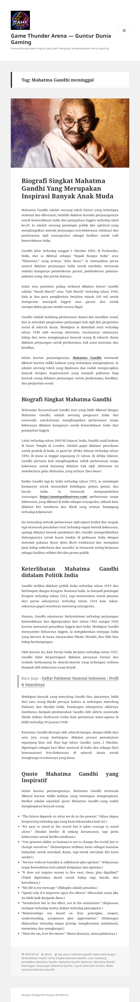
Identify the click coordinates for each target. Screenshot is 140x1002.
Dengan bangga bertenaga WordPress (45, 995)
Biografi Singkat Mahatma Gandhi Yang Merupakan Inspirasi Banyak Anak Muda (68, 188)
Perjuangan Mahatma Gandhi (54, 965)
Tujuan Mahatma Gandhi (89, 965)
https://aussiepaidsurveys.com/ (64, 496)
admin (48, 954)
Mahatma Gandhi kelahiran (75, 962)
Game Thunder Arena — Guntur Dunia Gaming (61, 38)
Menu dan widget (124, 35)
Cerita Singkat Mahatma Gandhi (67, 958)
